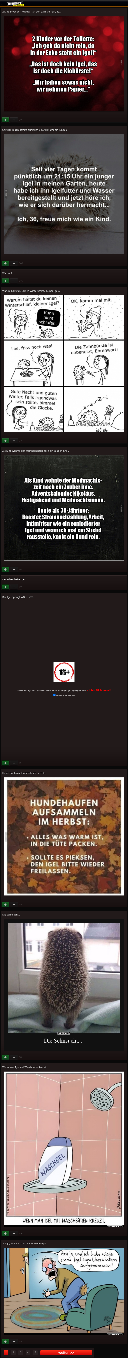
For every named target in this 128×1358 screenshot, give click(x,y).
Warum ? (7, 273)
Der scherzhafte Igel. (14, 579)
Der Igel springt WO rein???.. (18, 597)
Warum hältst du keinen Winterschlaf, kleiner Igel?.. (31, 290)
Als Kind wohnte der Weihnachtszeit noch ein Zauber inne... (36, 450)
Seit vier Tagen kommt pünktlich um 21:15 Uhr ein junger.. (35, 129)
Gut (6, 120)
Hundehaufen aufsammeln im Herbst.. (24, 773)
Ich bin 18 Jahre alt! (99, 690)
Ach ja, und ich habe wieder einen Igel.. (24, 1243)
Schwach (14, 120)
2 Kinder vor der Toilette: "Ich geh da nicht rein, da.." (32, 11)
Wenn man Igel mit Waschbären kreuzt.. (25, 1067)
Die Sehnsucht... (11, 914)
